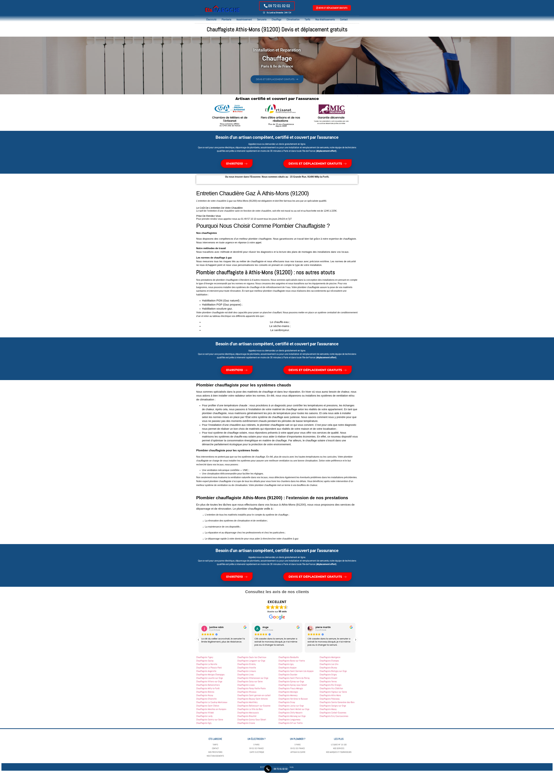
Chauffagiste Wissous (246, 691)
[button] (355, 640)
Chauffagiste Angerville (206, 671)
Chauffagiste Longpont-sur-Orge (251, 660)
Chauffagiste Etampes (329, 660)
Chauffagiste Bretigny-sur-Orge (333, 671)
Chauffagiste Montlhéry (247, 702)
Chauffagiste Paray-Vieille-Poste (251, 688)
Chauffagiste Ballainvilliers (208, 684)
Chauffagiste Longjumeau (289, 719)
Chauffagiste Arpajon (287, 667)
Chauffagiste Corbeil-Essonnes (333, 712)
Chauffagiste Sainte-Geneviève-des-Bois (337, 702)
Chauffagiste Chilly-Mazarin (290, 712)
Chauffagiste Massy (328, 709)
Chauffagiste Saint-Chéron (207, 705)
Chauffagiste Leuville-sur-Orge (209, 678)
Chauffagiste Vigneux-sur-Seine (333, 691)
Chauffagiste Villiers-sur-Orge (209, 681)
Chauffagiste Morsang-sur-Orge (292, 716)
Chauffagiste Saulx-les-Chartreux (251, 657)
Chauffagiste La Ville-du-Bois (250, 709)
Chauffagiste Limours (246, 671)
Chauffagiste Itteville (246, 667)
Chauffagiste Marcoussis (248, 712)
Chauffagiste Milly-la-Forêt (208, 688)
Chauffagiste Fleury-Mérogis (290, 688)
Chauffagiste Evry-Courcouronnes (334, 716)
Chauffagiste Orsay (286, 702)
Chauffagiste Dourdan (287, 674)
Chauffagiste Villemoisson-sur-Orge (252, 678)
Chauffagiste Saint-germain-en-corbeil (254, 695)
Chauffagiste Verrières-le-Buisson (293, 698)
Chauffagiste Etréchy (246, 664)
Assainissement (244, 19)
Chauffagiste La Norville (206, 664)
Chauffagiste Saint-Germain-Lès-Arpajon (296, 671)
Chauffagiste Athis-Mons (330, 695)
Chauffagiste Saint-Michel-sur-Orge (293, 709)
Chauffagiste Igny (286, 664)
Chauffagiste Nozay (204, 695)
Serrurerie (261, 19)
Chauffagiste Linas (245, 674)
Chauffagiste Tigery (204, 657)
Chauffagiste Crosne (246, 723)
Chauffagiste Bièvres (205, 691)
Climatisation (293, 19)
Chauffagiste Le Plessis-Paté (209, 667)
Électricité (211, 19)
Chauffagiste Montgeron (330, 657)
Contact (344, 19)
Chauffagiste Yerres (328, 681)
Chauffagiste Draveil (328, 678)
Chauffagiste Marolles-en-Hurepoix (211, 709)
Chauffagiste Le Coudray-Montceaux (211, 702)
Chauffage (276, 19)
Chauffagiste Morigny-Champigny (210, 674)
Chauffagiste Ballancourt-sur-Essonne (253, 705)
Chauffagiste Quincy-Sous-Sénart (251, 719)
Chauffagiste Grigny (328, 674)
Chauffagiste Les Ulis (329, 664)
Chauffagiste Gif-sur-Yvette (290, 723)
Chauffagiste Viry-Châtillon (331, 688)
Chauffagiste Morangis (288, 691)
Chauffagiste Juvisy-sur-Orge (291, 705)
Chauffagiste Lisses (246, 684)
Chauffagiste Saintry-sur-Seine (209, 719)
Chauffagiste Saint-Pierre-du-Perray (294, 678)
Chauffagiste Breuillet (247, 716)
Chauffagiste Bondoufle (288, 657)
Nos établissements (325, 19)
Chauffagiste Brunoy (328, 667)
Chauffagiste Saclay (205, 660)
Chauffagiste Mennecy (287, 695)
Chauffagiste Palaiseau (330, 698)
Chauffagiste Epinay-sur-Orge (291, 681)
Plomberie (226, 19)
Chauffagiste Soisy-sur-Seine (250, 681)
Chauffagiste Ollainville (206, 698)
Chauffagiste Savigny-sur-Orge (333, 705)
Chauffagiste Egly (204, 723)
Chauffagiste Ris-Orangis (330, 684)
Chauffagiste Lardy (204, 716)
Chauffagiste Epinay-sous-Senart (292, 684)
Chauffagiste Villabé (205, 712)
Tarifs (307, 19)
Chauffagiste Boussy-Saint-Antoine (252, 698)
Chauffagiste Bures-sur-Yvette (291, 660)
